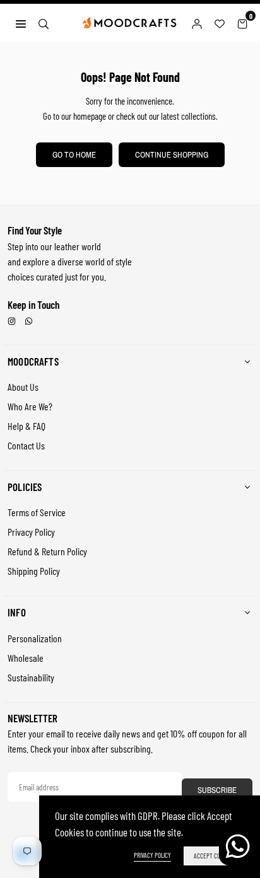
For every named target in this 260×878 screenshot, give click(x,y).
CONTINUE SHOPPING (171, 154)
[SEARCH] (43, 22)
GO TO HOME (74, 154)
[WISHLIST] (219, 22)
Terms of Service (37, 512)
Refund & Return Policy (47, 551)
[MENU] (20, 22)
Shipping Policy (34, 571)
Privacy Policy (31, 532)
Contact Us (26, 445)
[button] (242, 22)
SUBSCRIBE (217, 790)
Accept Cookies (214, 856)
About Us (23, 387)
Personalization (35, 638)
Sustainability (31, 677)
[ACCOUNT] (197, 22)
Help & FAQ (26, 426)
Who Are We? (30, 406)
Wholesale (26, 658)
